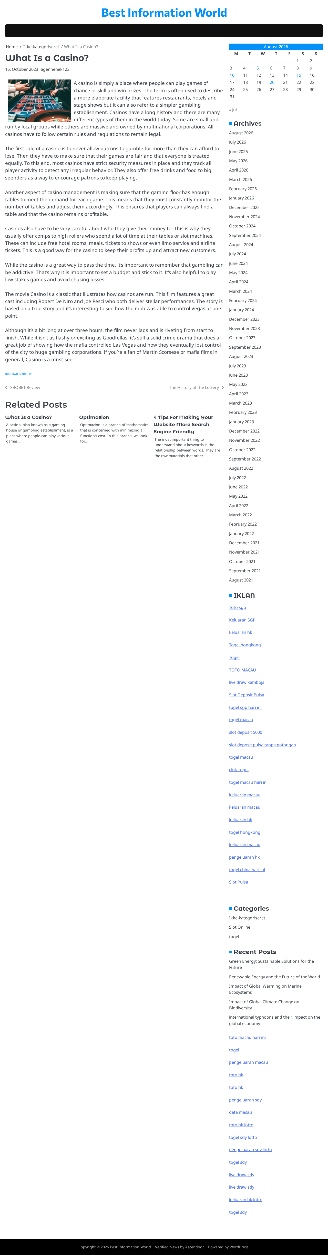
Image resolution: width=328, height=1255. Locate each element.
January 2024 (241, 310)
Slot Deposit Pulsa (246, 695)
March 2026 (240, 179)
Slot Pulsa (238, 882)
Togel (234, 657)
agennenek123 (55, 69)
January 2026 (241, 198)
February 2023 (243, 412)
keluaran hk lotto (245, 1199)
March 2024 (240, 291)
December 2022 (244, 431)
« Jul (233, 110)
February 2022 (243, 524)
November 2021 (244, 552)
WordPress (239, 1246)
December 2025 (244, 207)
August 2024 (241, 244)
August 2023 (241, 356)
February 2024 (243, 300)
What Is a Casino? (28, 417)
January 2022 (241, 533)
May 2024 (238, 272)
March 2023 (240, 403)
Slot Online (239, 927)
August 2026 (241, 133)
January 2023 (241, 422)
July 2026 (237, 142)
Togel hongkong (245, 645)
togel (234, 936)
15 (298, 75)
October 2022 (242, 450)
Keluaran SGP (242, 620)
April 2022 (238, 505)
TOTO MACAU (242, 670)
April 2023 (238, 394)
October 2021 (242, 561)
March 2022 (240, 515)
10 (232, 75)
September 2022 (245, 459)
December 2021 (244, 543)
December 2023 (244, 319)
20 (272, 82)
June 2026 (238, 151)
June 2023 (238, 375)
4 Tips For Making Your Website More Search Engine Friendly (183, 424)
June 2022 (238, 487)
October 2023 (242, 337)
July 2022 (237, 477)
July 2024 (237, 254)
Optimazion (94, 417)
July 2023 (237, 366)
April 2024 (238, 282)
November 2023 (244, 328)
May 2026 (238, 161)
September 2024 (245, 235)
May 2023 (238, 384)
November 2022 (244, 440)
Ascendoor (194, 1246)
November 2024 (244, 216)
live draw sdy (241, 1175)
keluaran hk (240, 632)
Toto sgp (237, 607)
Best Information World (164, 12)
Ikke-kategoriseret (19, 374)
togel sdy (238, 1212)
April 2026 (238, 170)
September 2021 (245, 571)
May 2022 (238, 496)
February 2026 (243, 189)
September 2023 (245, 347)
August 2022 (241, 468)
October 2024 (242, 226)
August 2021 (241, 580)
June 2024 (238, 263)
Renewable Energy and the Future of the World (274, 977)
